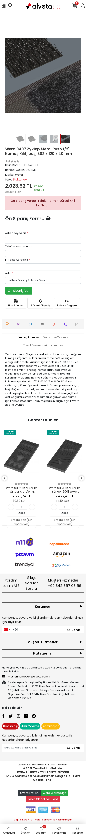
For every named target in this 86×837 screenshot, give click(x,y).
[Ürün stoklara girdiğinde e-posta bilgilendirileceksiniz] (54, 324)
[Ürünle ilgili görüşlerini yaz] (31, 324)
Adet (9, 273)
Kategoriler (43, 653)
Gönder (76, 630)
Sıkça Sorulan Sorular (32, 583)
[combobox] (6, 629)
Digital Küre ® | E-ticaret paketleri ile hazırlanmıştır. (43, 819)
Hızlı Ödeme (30, 726)
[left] (4, 478)
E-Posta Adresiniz (17, 260)
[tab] (28, 337)
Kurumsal (43, 606)
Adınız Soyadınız (16, 233)
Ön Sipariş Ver (19, 290)
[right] (81, 478)
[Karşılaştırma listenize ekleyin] (43, 324)
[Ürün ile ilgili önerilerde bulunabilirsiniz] (77, 324)
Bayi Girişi (10, 726)
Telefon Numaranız (18, 246)
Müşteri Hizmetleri (64, 583)
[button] (11, 75)
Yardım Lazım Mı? (11, 583)
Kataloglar (50, 726)
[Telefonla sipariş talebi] (66, 324)
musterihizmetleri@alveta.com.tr (29, 676)
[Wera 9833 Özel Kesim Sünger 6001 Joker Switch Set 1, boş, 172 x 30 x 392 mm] (64, 456)
